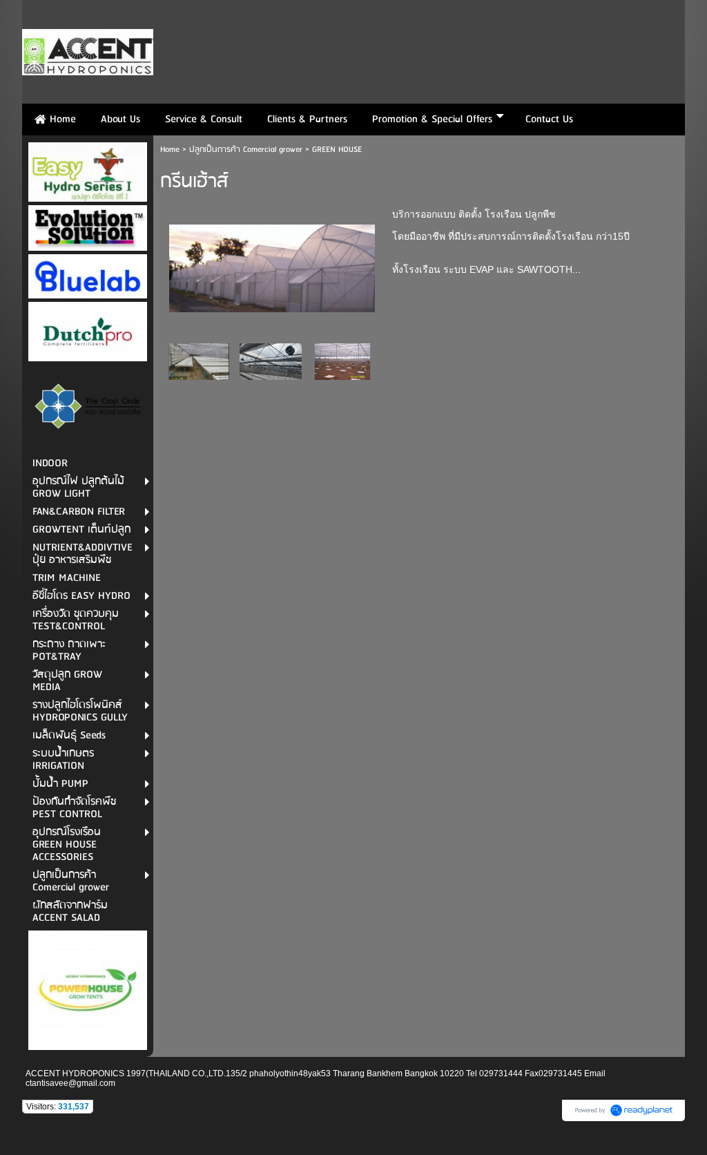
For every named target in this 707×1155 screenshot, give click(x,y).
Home (170, 149)
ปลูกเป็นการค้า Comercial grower (245, 149)
